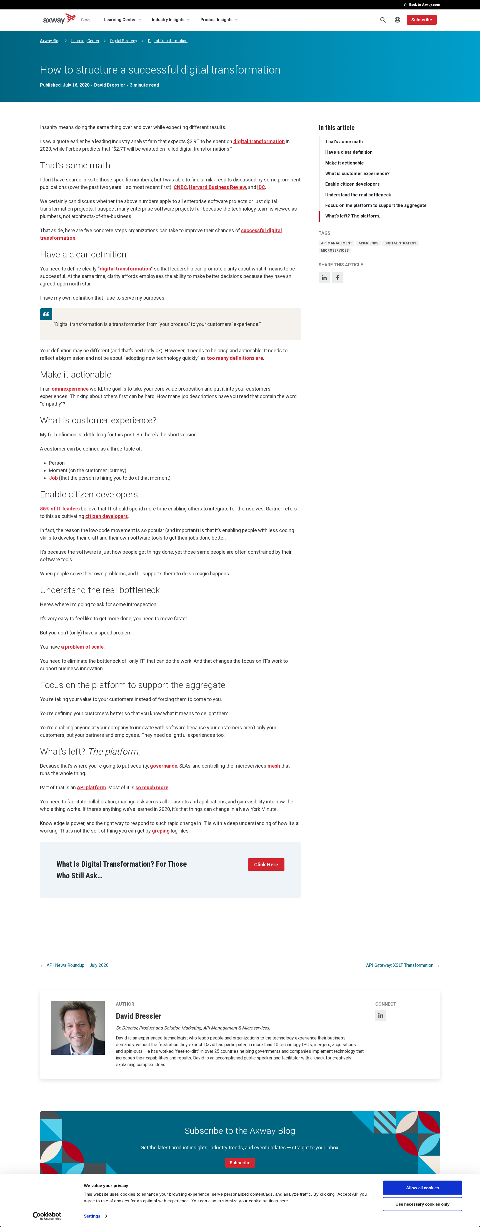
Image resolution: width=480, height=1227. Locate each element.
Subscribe (421, 19)
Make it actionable (344, 162)
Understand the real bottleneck (358, 195)
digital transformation (259, 141)
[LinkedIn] (324, 277)
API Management (336, 243)
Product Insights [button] (216, 19)
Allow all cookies (422, 1187)
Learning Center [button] (120, 19)
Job (53, 478)
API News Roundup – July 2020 (78, 965)
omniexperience (70, 389)
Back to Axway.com (424, 5)
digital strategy (400, 243)
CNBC (180, 187)
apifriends (368, 243)
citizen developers (106, 516)
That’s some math (344, 141)
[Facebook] (337, 277)
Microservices (335, 250)
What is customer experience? (357, 173)
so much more (152, 787)
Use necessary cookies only (422, 1203)
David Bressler (109, 85)
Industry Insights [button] (168, 19)
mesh (274, 766)
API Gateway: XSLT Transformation (399, 965)
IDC (261, 187)
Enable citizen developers (352, 184)
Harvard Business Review (217, 187)
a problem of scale (82, 647)
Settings (92, 1216)
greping (161, 831)
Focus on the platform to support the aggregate (376, 205)
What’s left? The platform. (352, 216)
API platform (91, 787)
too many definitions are (235, 358)
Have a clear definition (348, 152)
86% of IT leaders (60, 509)
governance (163, 766)
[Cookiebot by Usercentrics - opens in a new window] (47, 1216)
